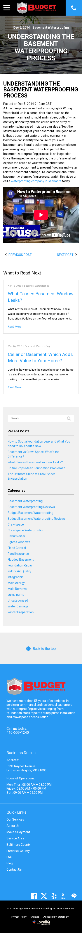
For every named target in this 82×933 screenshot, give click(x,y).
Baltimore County (19, 844)
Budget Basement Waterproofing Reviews (37, 518)
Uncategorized (18, 600)
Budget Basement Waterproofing (30, 512)
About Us (13, 826)
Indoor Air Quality (19, 571)
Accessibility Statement (56, 916)
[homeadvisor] (74, 896)
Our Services (15, 819)
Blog (10, 863)
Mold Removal (17, 589)
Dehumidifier (16, 536)
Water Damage (18, 606)
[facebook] (33, 896)
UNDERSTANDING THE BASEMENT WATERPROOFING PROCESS (41, 47)
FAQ (9, 857)
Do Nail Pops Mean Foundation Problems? (36, 468)
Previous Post (20, 254)
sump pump (16, 594)
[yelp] (54, 896)
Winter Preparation (21, 612)
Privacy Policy (18, 916)
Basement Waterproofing (51, 27)
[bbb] (64, 896)
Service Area (15, 838)
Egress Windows (19, 542)
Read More (14, 326)
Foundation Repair (20, 565)
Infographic (15, 577)
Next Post (65, 254)
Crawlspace (16, 524)
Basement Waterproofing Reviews (31, 507)
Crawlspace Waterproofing (26, 530)
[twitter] (44, 896)
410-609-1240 (18, 732)
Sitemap (34, 916)
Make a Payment (18, 832)
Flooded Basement (21, 559)
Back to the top (44, 649)
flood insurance (18, 553)
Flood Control (17, 548)
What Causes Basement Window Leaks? (35, 462)
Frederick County (18, 851)
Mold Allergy (16, 583)
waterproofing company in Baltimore (36, 181)
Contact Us (14, 869)
